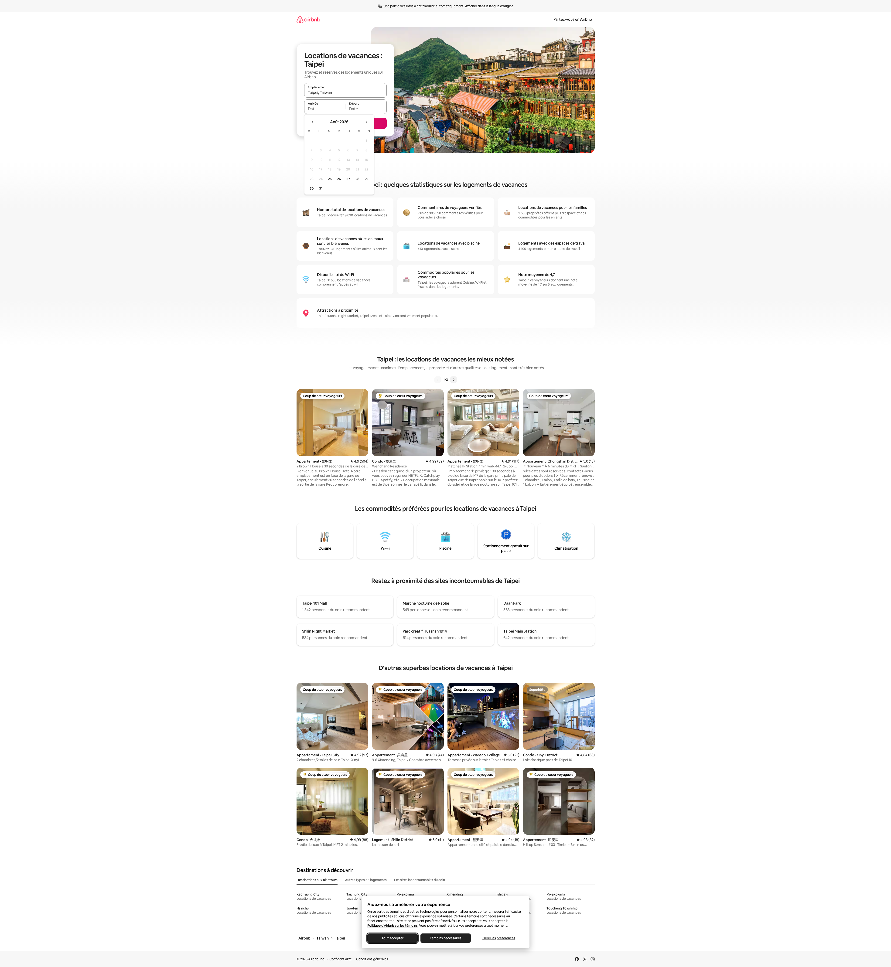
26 (339, 179)
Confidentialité (340, 959)
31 (320, 188)
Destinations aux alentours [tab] (317, 880)
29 (366, 179)
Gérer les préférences (498, 938)
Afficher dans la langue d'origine (489, 6)
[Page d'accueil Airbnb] (308, 19)
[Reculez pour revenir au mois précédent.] (312, 122)
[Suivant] (453, 379)
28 (357, 179)
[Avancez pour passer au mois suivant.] (366, 122)
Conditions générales (372, 959)
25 (330, 179)
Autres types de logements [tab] (366, 880)
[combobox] (345, 92)
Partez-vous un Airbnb (572, 19)
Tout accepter (392, 938)
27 (348, 179)
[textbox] (325, 109)
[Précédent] (437, 379)
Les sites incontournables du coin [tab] (419, 880)
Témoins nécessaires (445, 938)
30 (312, 188)
